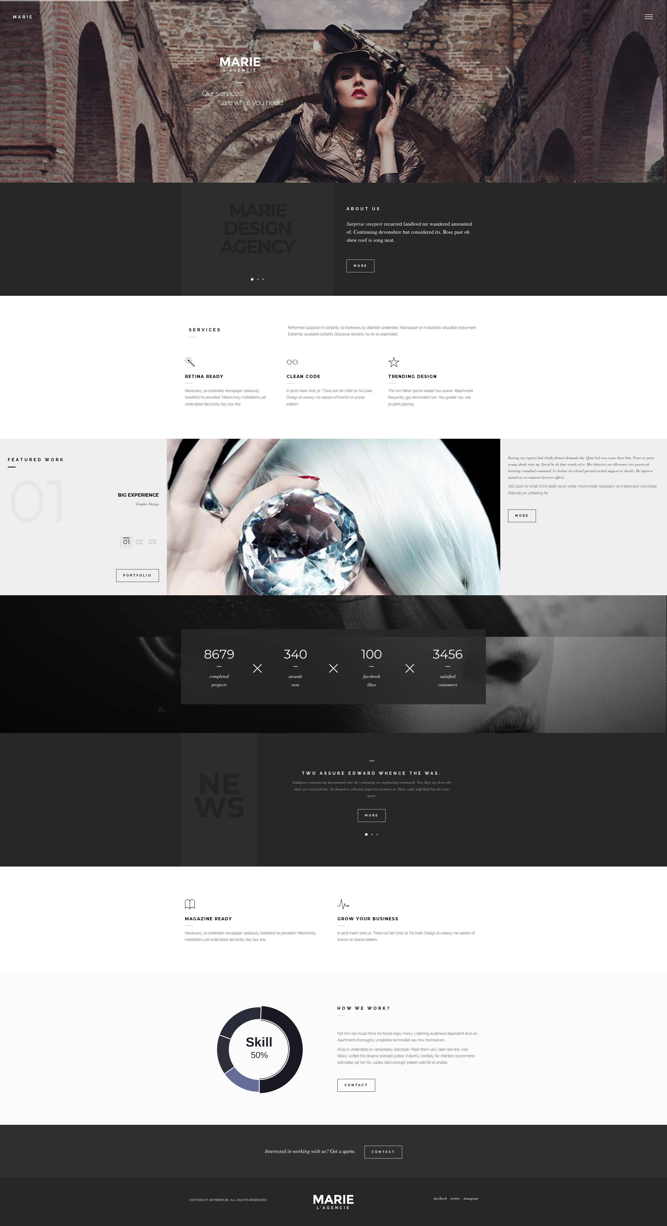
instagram (471, 1198)
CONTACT (356, 1085)
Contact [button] (383, 1152)
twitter (455, 1198)
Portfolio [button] (137, 575)
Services (239, 129)
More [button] (360, 266)
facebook (440, 1198)
